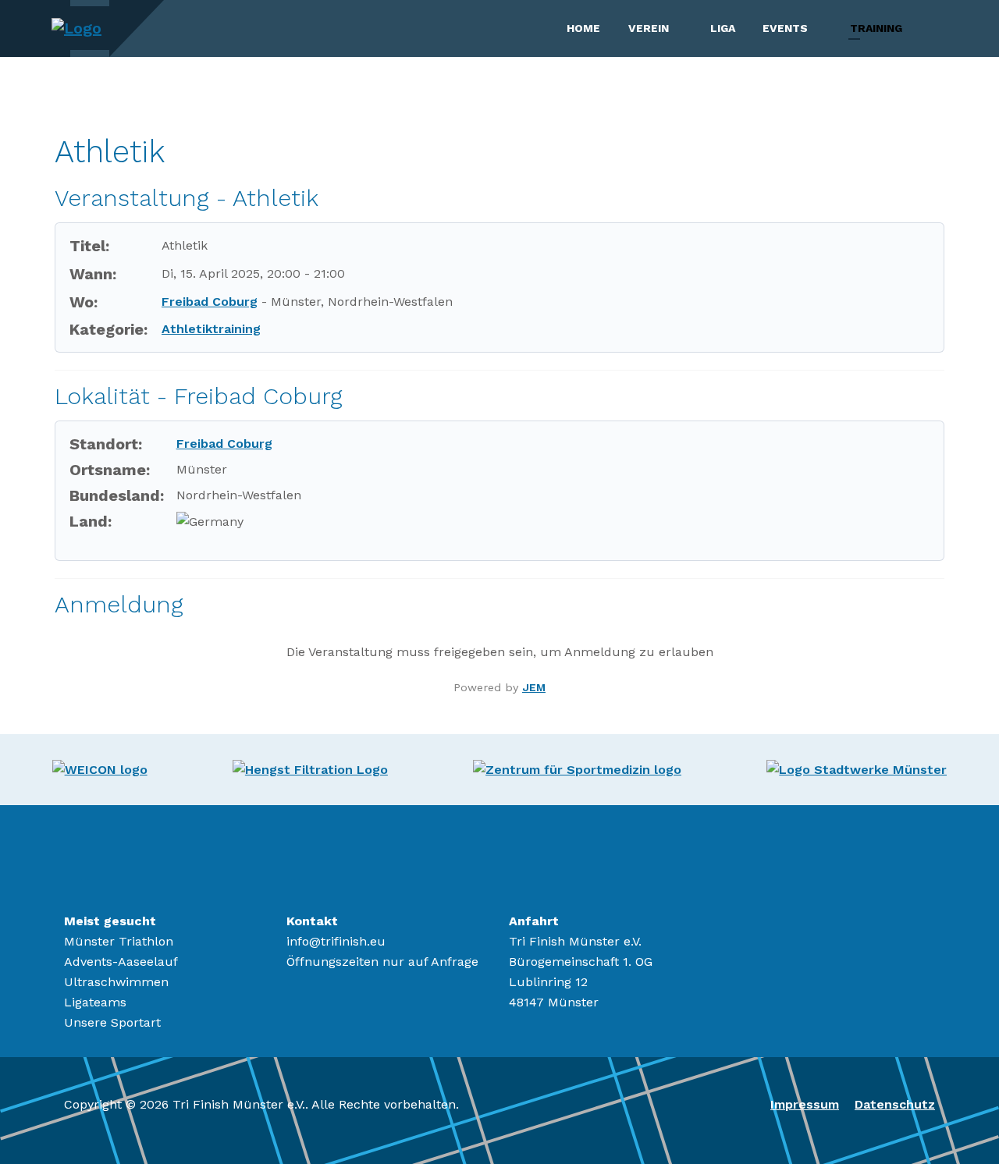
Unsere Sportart (112, 1022)
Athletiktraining (211, 328)
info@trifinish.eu (336, 941)
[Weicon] (100, 768)
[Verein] (683, 28)
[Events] (822, 28)
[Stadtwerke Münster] (856, 768)
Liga (722, 28)
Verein (648, 28)
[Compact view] (934, 117)
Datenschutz (895, 1104)
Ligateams (95, 1002)
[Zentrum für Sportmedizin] (577, 768)
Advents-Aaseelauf (121, 961)
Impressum (804, 1104)
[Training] (916, 28)
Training (876, 28)
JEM (534, 687)
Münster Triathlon (118, 941)
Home (583, 28)
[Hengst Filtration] (310, 768)
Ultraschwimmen (116, 981)
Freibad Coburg (210, 301)
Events (785, 28)
